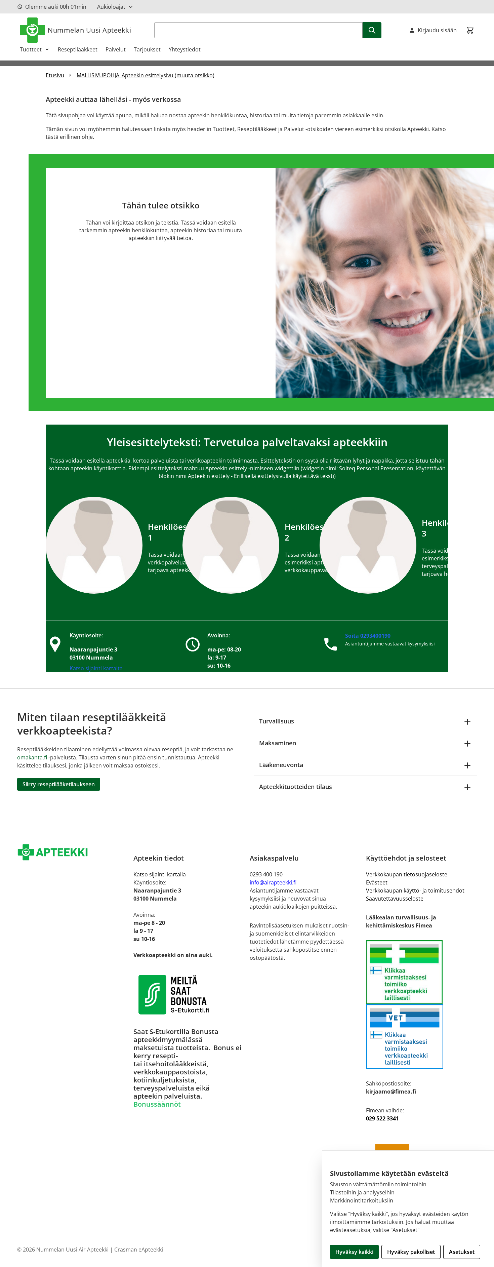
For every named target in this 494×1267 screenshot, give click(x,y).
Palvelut (116, 49)
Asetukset (462, 1252)
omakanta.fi (32, 757)
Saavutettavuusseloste (394, 898)
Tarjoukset (147, 49)
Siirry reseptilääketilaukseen (59, 784)
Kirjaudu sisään (437, 30)
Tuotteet (31, 49)
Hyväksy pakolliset (411, 1252)
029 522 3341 (382, 1118)
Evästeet (376, 882)
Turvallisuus (276, 721)
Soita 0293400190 (367, 635)
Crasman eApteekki (138, 1249)
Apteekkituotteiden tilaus (295, 787)
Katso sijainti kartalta (96, 668)
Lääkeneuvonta (281, 765)
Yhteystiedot (185, 49)
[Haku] (372, 30)
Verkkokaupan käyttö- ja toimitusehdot (415, 890)
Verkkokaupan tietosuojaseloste (406, 874)
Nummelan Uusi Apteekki (89, 30)
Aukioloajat (111, 6)
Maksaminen (277, 743)
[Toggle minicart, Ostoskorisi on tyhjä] (470, 30)
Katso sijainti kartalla (159, 874)
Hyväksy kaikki (354, 1252)
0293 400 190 (266, 874)
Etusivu (55, 75)
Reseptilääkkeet (77, 49)
